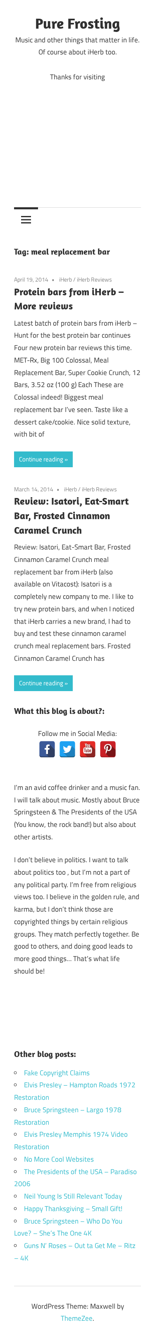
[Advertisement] (77, 138)
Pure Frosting (77, 23)
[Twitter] (67, 749)
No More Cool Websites (59, 1159)
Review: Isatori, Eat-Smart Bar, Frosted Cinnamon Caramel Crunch (71, 515)
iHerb (65, 279)
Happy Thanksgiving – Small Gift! (73, 1208)
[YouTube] (87, 749)
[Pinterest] (108, 749)
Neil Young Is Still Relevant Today (73, 1196)
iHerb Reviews (94, 279)
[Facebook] (47, 749)
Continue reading (41, 459)
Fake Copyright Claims (57, 1072)
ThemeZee (77, 1318)
